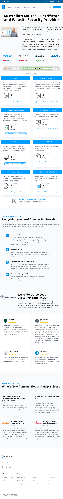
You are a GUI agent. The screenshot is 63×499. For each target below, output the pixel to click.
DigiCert (56, 44)
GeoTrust (25, 47)
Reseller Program (37, 484)
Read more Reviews (31, 370)
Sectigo (34, 47)
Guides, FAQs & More (22, 480)
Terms (49, 484)
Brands (17, 7)
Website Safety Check (7, 477)
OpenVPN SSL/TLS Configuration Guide (18, 423)
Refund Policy (51, 477)
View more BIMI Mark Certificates (46, 192)
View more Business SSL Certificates (14, 133)
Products (8, 7)
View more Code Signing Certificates (14, 163)
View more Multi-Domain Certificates (46, 128)
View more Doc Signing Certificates (15, 192)
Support (52, 1)
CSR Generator (5, 480)
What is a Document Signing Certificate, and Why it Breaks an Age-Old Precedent (13, 398)
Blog (46, 1)
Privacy (50, 480)
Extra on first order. (51, 11)
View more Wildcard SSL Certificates (46, 101)
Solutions (26, 7)
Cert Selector (57, 7)
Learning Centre (21, 484)
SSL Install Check (6, 484)
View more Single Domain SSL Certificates (14, 101)
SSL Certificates (39, 39)
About (34, 477)
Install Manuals (21, 477)
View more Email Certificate (46, 162)
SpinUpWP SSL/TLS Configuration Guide (50, 423)
